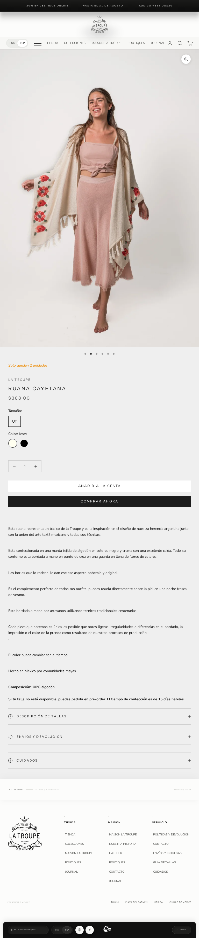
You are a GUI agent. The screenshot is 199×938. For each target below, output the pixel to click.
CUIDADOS (160, 872)
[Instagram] (79, 930)
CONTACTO (116, 872)
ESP (22, 43)
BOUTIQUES (136, 43)
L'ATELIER (115, 853)
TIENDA (52, 43)
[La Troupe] (25, 833)
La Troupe (19, 380)
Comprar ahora (99, 501)
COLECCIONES (75, 43)
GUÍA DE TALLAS (164, 862)
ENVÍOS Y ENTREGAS (167, 853)
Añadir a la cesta (99, 486)
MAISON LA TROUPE (106, 43)
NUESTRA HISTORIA (122, 844)
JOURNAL (158, 43)
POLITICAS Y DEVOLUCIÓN (171, 834)
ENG (12, 43)
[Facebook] (90, 930)
